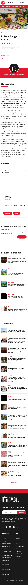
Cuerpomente (19, 551)
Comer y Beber (15, 6)
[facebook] (6, 527)
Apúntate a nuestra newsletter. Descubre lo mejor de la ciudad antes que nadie (13, 233)
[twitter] (10, 527)
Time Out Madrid (5, 564)
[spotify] (14, 527)
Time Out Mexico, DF (6, 574)
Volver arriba (15, 491)
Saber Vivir (18, 556)
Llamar (16, 213)
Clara (17, 548)
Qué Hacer (8, 6)
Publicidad (4, 538)
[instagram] (2, 527)
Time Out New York (6, 569)
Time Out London (6, 567)
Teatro (24, 6)
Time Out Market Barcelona (5, 561)
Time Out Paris (5, 572)
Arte (20, 6)
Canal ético (4, 548)
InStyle (17, 543)
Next (25, 18)
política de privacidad (8, 242)
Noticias (3, 6)
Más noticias (14, 482)
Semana (18, 538)
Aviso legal (4, 541)
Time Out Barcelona (6, 557)
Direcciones (7, 213)
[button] (25, 171)
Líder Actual (19, 554)
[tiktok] (17, 527)
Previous (2, 18)
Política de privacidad (6, 543)
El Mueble (18, 541)
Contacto (4, 536)
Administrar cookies (6, 551)
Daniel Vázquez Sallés (17, 75)
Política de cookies (6, 546)
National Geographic (20, 546)
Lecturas (18, 536)
